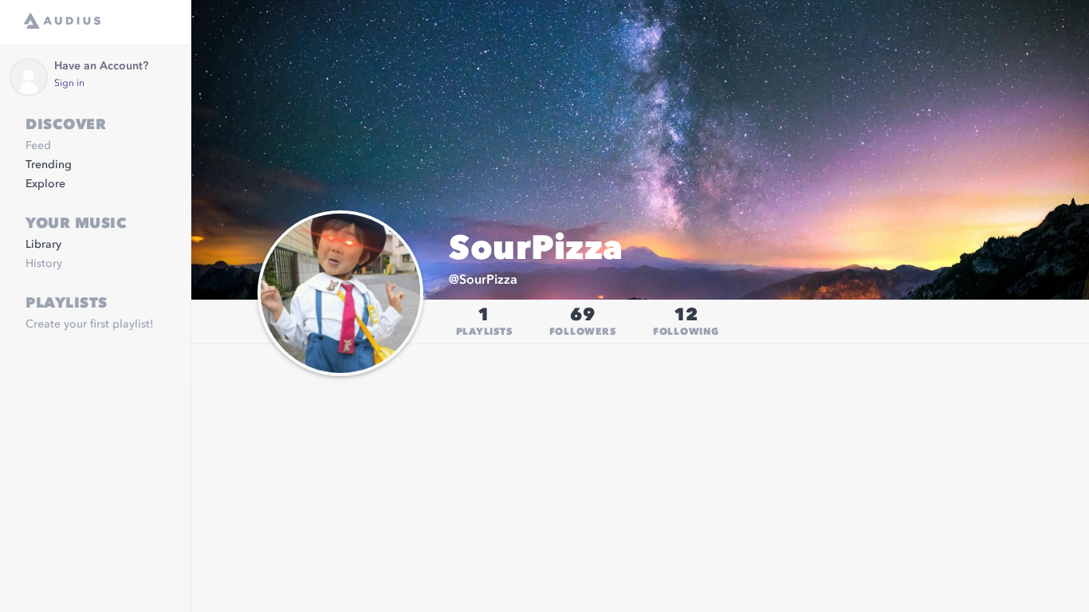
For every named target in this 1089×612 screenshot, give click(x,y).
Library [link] (43, 244)
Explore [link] (45, 184)
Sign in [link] (69, 83)
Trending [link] (49, 165)
